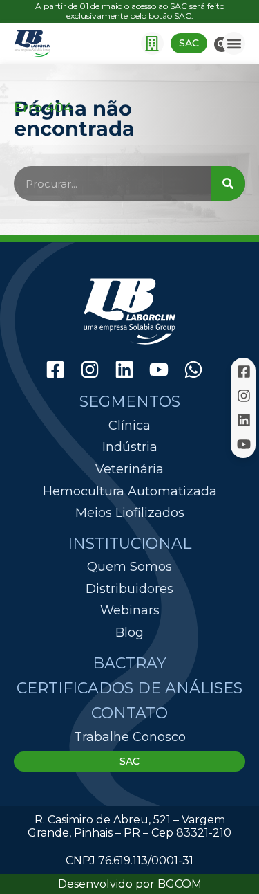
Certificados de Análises (129, 688)
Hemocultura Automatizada (130, 491)
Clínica (129, 426)
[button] (152, 43)
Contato (129, 713)
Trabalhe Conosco (130, 737)
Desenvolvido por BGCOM (130, 884)
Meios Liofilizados (129, 513)
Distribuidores (129, 588)
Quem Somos (129, 566)
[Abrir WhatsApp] (224, 859)
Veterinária (129, 469)
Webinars (130, 610)
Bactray (129, 663)
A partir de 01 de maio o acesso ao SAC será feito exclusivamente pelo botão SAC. (129, 11)
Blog (129, 632)
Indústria (129, 447)
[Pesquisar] (228, 183)
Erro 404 (43, 107)
